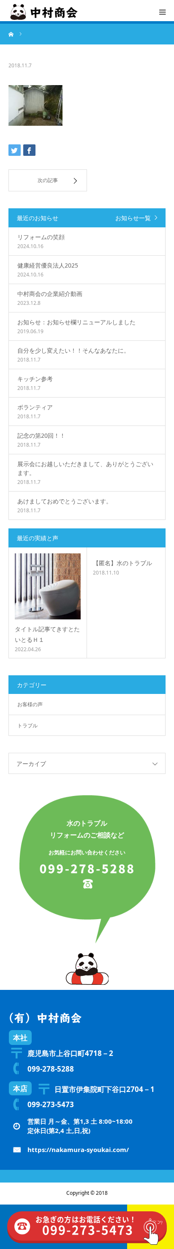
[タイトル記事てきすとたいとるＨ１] (48, 586)
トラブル (27, 725)
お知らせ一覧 (133, 218)
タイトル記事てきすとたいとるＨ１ (47, 634)
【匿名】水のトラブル (122, 563)
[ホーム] (11, 34)
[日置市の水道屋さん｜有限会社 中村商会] (44, 12)
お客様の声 (30, 704)
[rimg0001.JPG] (35, 123)
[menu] (162, 12)
